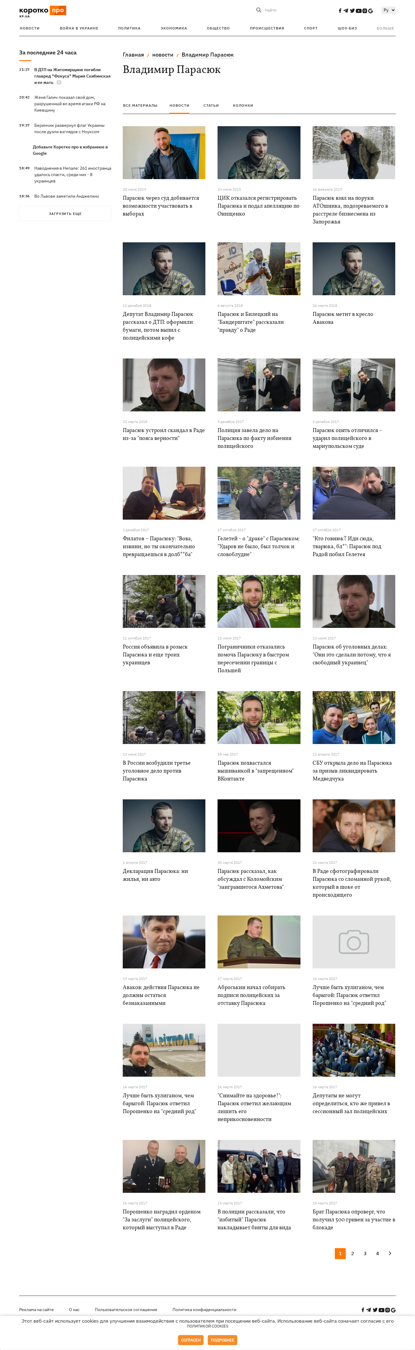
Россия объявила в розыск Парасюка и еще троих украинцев (155, 655)
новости (162, 54)
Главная (133, 54)
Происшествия (267, 28)
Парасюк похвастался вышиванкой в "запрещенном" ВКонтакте (256, 771)
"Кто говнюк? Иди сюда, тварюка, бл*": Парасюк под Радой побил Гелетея (347, 547)
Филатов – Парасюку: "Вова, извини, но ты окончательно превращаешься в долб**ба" (159, 547)
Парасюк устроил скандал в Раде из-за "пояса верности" (164, 434)
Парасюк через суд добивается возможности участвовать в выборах (161, 206)
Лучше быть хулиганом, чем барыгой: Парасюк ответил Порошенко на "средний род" (349, 995)
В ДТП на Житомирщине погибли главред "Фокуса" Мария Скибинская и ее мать (72, 76)
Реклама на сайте (36, 1309)
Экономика (174, 28)
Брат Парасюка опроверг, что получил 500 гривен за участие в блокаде (354, 1220)
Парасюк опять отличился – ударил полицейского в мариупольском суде (347, 438)
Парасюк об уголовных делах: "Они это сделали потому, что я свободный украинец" (352, 655)
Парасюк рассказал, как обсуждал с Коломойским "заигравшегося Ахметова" (251, 879)
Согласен (191, 1340)
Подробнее (222, 1340)
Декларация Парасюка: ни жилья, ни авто (155, 875)
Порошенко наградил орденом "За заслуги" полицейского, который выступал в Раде (162, 1220)
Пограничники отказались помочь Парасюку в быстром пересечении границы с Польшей (253, 659)
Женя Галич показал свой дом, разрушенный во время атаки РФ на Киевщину (69, 104)
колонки (243, 105)
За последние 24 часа (48, 52)
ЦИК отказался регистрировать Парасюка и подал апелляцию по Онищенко (259, 206)
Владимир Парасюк (208, 54)
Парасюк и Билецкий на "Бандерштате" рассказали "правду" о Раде (251, 322)
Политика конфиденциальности (204, 1309)
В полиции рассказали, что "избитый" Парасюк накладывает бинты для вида (254, 1220)
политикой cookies (207, 1326)
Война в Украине (79, 28)
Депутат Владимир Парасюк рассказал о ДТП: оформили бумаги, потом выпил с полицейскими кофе (158, 326)
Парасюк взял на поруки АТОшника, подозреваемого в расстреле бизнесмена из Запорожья (350, 210)
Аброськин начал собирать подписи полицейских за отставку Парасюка (251, 995)
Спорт (311, 28)
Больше (385, 28)
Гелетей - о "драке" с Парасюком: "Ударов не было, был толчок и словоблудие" (259, 547)
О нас (74, 1309)
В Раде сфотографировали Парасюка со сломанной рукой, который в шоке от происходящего (352, 883)
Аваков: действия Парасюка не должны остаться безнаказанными (161, 995)
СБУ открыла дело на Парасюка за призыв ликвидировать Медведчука (352, 771)
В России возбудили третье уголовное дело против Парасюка (157, 771)
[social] (340, 10)
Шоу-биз (347, 28)
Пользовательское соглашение (126, 1309)
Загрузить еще (65, 213)
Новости (30, 28)
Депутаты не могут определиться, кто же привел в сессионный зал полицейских (351, 1104)
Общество (218, 28)
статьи (211, 105)
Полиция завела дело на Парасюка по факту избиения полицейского (254, 438)
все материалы (140, 105)
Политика (129, 28)
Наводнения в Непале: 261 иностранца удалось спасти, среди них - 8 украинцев (72, 174)
